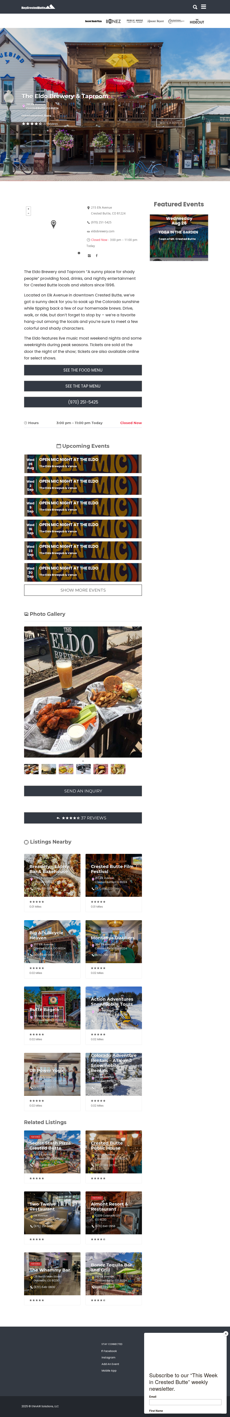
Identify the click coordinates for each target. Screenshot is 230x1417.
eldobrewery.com (102, 231)
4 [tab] (172, 262)
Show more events (83, 590)
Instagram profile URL (89, 256)
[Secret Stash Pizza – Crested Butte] (95, 21)
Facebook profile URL (97, 256)
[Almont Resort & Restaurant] (157, 21)
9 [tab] (197, 262)
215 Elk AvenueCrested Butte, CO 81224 (42, 106)
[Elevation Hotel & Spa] (178, 21)
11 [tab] (207, 262)
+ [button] (28, 209)
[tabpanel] (95, 21)
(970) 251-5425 (101, 222)
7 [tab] (187, 262)
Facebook (110, 1351)
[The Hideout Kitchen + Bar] (199, 21)
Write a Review (171, 122)
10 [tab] (202, 262)
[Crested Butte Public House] (136, 21)
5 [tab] (177, 262)
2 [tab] (162, 262)
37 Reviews (50, 124)
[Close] (225, 1333)
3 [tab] (167, 262)
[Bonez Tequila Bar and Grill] (116, 21)
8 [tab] (192, 262)
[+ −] (53, 231)
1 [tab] (83, 761)
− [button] (28, 213)
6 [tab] (182, 262)
